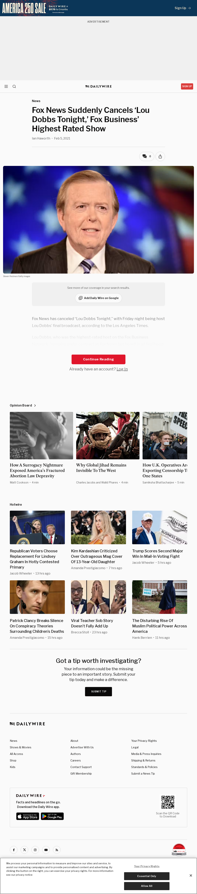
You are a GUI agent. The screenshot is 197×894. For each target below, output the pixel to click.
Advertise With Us (82, 747)
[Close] (191, 875)
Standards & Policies (144, 767)
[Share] (160, 156)
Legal (135, 747)
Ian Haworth (41, 138)
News (13, 740)
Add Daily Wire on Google (101, 298)
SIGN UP (187, 86)
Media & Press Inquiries (146, 753)
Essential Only (146, 876)
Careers (75, 760)
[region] (98, 876)
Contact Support (81, 767)
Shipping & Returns (143, 760)
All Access (16, 753)
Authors (75, 753)
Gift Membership (81, 773)
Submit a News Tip (143, 773)
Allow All (146, 885)
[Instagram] (35, 850)
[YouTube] (46, 850)
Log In (122, 369)
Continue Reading (98, 359)
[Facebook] (14, 850)
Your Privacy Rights (144, 741)
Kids (12, 767)
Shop (13, 760)
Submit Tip (99, 691)
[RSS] (57, 850)
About (74, 740)
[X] (24, 850)
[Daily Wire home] (99, 86)
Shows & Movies (20, 747)
